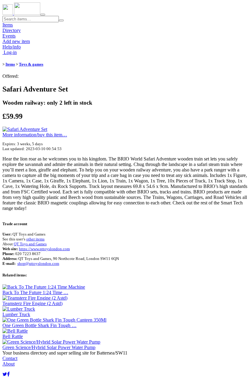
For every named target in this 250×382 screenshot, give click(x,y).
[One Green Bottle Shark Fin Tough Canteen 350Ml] (54, 320)
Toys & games (31, 64)
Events (9, 35)
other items (35, 239)
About (8, 363)
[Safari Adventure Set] (24, 129)
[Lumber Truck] (18, 309)
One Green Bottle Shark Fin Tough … (39, 325)
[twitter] (4, 374)
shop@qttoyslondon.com (38, 263)
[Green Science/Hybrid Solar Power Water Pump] (51, 341)
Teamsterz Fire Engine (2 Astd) (32, 303)
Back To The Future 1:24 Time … (35, 292)
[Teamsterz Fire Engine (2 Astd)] (34, 298)
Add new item (16, 41)
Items (7, 24)
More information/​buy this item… (34, 134)
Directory (11, 30)
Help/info (11, 46)
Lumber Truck (16, 314)
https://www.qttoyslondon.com (44, 249)
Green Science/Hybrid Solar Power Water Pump (48, 347)
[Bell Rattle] (15, 330)
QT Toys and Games (30, 244)
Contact (9, 358)
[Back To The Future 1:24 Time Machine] (43, 287)
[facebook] (8, 374)
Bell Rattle (12, 336)
